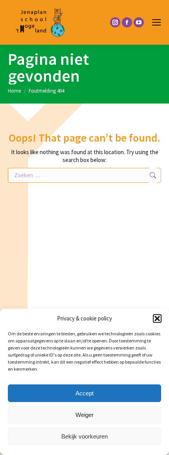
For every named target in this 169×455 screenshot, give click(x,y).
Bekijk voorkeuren (84, 436)
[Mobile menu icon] (156, 22)
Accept (84, 393)
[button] (157, 318)
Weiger (84, 414)
